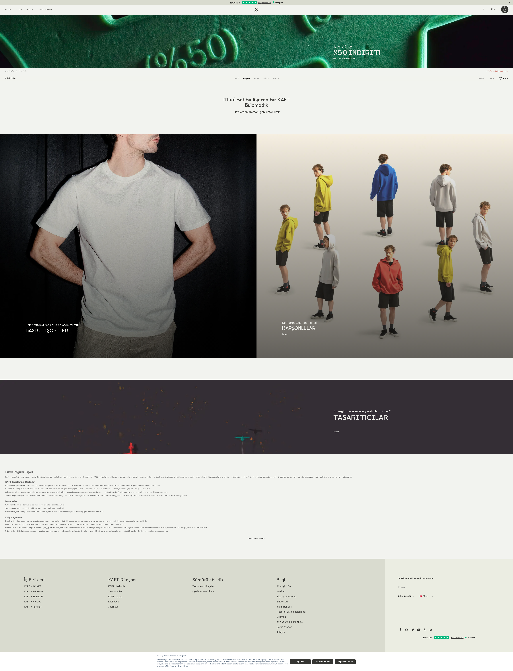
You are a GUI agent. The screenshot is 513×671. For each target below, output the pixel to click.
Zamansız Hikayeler (203, 586)
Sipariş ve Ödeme (286, 597)
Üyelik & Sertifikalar (203, 591)
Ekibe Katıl (282, 602)
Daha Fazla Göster (256, 539)
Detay (277, 2)
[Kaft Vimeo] (412, 629)
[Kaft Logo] (256, 10)
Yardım (281, 591)
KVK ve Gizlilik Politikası (290, 622)
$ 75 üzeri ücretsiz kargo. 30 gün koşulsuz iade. (253, 2)
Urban (266, 78)
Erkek (18, 71)
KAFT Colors (115, 597)
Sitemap (281, 617)
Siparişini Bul (284, 586)
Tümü (236, 78)
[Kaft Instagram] (406, 629)
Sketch (276, 78)
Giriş (493, 9)
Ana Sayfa (9, 71)
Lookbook (113, 602)
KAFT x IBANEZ (32, 586)
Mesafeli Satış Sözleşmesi (291, 612)
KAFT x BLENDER (34, 597)
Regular (246, 78)
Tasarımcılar (115, 591)
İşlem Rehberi (284, 607)
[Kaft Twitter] (425, 629)
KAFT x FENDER (33, 607)
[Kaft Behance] (431, 629)
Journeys (113, 607)
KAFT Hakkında (116, 586)
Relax (256, 78)
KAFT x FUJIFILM (33, 591)
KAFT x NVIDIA (32, 602)
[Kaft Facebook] (400, 629)
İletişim (281, 632)
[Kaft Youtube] (419, 629)
